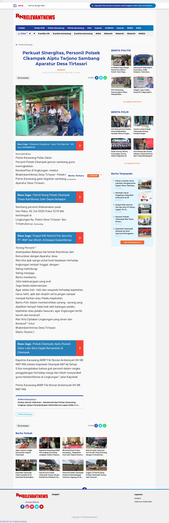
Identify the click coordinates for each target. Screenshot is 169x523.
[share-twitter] (101, 78)
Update (93, 176)
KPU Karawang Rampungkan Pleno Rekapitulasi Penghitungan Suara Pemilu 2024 (119, 92)
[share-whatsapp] (105, 78)
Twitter (38, 510)
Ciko (89, 28)
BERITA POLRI (120, 112)
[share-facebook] (96, 78)
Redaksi (137, 498)
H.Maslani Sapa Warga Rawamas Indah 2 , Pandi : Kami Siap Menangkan (120, 70)
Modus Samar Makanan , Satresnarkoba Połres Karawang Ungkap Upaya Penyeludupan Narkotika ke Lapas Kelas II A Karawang (48, 403)
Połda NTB (39, 28)
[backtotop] (84, 489)
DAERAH (109, 28)
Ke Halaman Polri (132, 163)
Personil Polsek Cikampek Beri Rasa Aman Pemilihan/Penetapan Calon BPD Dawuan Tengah (125, 219)
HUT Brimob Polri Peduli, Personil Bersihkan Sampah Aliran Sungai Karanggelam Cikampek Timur (121, 131)
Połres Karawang (75, 28)
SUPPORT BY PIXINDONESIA (13, 522)
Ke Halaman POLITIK (131, 102)
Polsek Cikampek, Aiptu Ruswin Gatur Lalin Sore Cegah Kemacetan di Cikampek (44, 348)
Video (23, 33)
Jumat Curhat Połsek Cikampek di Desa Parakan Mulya (142, 131)
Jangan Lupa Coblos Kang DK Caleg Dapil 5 (142, 91)
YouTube (43, 510)
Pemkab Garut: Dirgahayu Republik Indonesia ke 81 (124, 195)
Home (20, 5)
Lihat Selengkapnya (132, 242)
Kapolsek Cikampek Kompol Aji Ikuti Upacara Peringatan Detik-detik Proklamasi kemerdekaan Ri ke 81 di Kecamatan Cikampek (125, 231)
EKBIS (130, 28)
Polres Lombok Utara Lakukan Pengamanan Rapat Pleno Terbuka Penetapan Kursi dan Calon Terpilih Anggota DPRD (125, 183)
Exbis (138, 28)
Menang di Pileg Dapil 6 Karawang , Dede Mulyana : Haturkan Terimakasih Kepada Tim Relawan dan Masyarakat (143, 70)
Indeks (21, 28)
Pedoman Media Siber (143, 502)
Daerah (98, 28)
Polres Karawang (56, 28)
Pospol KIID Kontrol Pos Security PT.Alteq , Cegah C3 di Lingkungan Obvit (125, 207)
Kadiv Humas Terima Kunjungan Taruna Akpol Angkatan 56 (119, 154)
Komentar (24, 78)
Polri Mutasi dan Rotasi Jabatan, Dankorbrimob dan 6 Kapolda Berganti (143, 154)
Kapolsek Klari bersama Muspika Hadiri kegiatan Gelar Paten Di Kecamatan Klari (124, 6)
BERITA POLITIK (121, 50)
